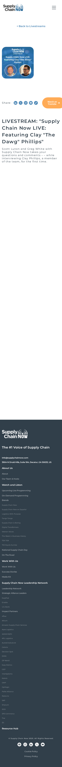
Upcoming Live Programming (16, 490)
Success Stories (9, 572)
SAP (3, 700)
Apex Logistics (8, 629)
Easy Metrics (7, 665)
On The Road (8, 555)
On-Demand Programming (15, 495)
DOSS (4, 656)
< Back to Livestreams (31, 26)
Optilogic (5, 687)
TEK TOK (5, 541)
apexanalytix (7, 634)
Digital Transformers (10, 527)
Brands (5, 500)
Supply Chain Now (9, 505)
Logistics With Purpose (11, 514)
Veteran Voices (8, 532)
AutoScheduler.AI (9, 643)
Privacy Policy (31, 756)
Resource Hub (10, 728)
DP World (6, 661)
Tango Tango (7, 518)
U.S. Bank (6, 607)
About (5, 474)
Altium (4, 621)
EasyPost (5, 598)
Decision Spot (7, 652)
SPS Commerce (8, 714)
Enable (5, 602)
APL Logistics (7, 638)
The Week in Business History (14, 536)
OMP (4, 683)
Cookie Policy (31, 751)
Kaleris (4, 678)
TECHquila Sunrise (9, 545)
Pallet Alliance (8, 692)
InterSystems (7, 674)
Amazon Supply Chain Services (14, 625)
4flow (4, 616)
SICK (4, 709)
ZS (3, 723)
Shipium (5, 705)
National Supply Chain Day (15, 550)
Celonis (5, 647)
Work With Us (8, 566)
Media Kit (6, 577)
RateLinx (5, 696)
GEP (3, 669)
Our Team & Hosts (10, 479)
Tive (3, 718)
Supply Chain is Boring (11, 523)
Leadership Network (11, 588)
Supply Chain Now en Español (14, 509)
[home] (13, 7)
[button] (54, 7)
